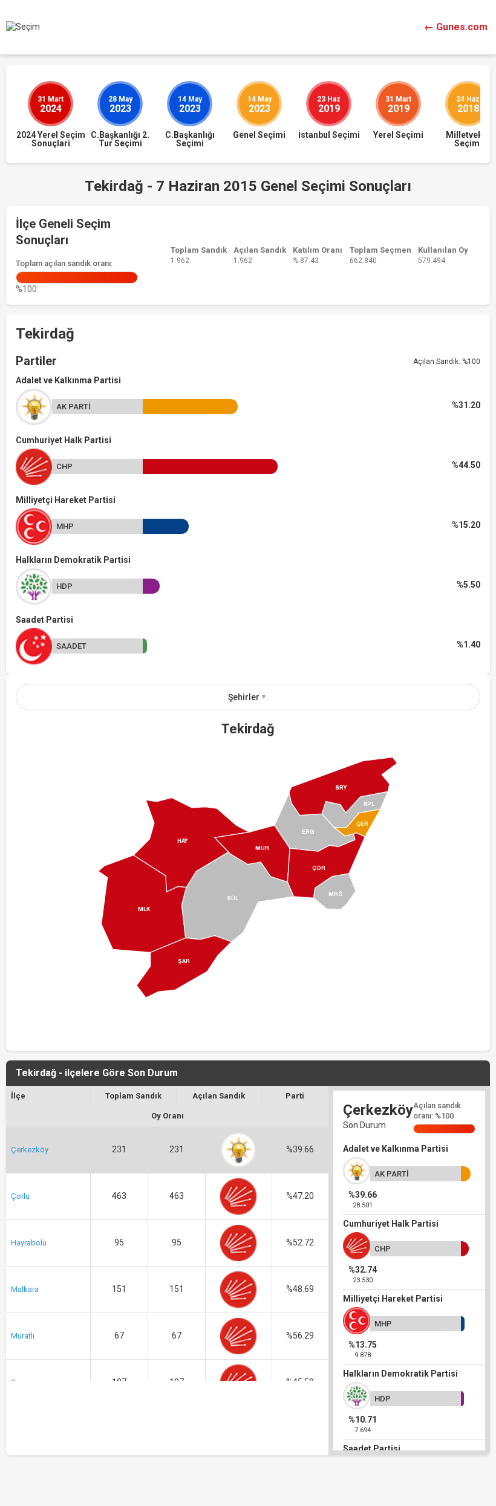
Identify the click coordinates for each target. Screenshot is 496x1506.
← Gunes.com (456, 27)
